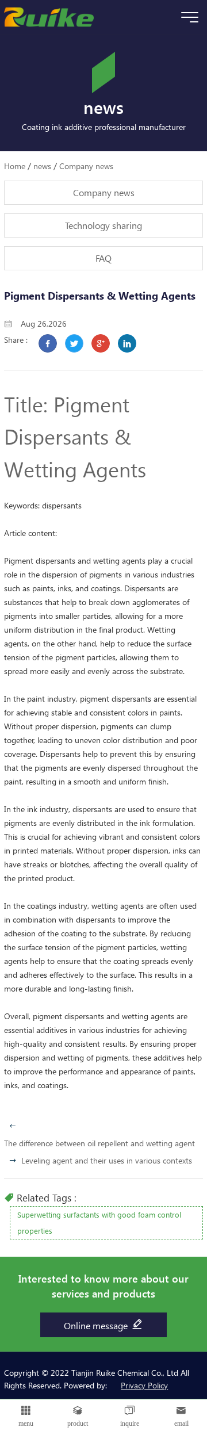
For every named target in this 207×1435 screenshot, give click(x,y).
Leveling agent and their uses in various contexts (106, 1160)
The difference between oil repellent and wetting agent (99, 1143)
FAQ (103, 258)
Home (14, 165)
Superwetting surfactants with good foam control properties (99, 1222)
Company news (86, 165)
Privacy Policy (144, 1385)
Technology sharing (103, 225)
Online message (97, 1325)
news (42, 165)
